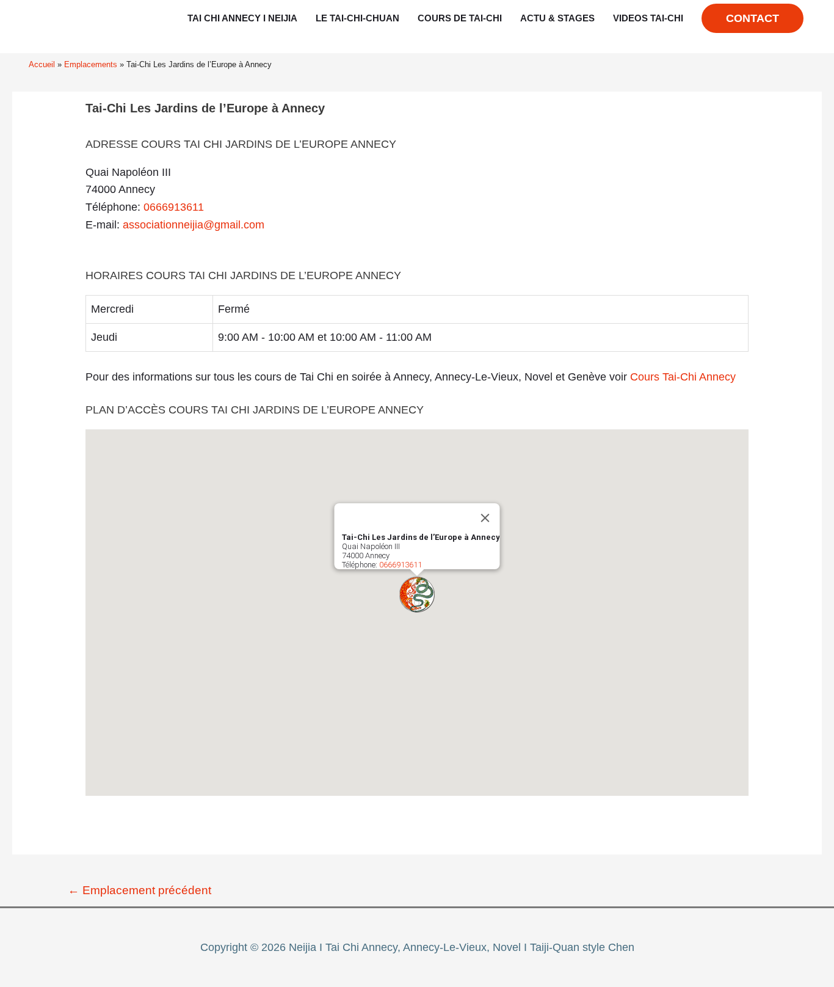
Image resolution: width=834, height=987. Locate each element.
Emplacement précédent (139, 890)
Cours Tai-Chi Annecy (683, 377)
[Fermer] (485, 518)
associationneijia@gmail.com (193, 225)
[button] (417, 594)
